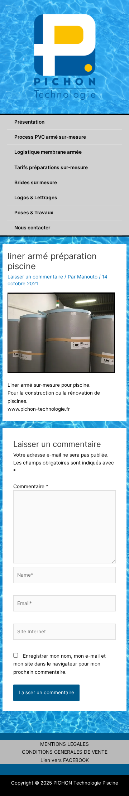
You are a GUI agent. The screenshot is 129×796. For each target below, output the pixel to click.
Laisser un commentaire (35, 277)
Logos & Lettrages (35, 197)
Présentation (29, 122)
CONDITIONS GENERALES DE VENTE (65, 752)
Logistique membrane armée (48, 152)
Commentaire (30, 486)
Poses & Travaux (33, 212)
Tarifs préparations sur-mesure (51, 167)
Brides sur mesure (35, 182)
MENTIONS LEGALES (64, 744)
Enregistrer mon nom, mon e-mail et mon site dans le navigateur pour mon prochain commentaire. (59, 664)
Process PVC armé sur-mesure (50, 137)
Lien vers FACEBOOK (64, 760)
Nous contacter (32, 227)
